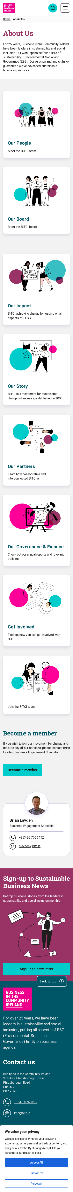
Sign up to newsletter (36, 969)
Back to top (48, 981)
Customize (36, 1173)
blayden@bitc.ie (29, 846)
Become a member (22, 770)
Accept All (36, 1162)
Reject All (36, 1183)
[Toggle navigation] (65, 8)
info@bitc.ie (22, 1113)
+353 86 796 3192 (31, 837)
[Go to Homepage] (9, 8)
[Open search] (52, 8)
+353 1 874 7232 (25, 1102)
